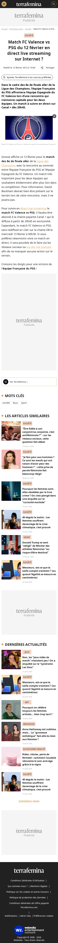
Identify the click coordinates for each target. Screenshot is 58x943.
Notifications (11, 915)
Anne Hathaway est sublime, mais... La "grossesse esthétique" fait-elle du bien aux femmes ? (39, 734)
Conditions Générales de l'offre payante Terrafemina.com (29, 905)
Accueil (4, 29)
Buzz (15, 402)
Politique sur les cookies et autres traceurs (27, 891)
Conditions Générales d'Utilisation (27, 880)
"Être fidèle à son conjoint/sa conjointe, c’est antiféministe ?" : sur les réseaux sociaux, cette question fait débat (38, 435)
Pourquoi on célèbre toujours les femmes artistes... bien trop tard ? (37, 711)
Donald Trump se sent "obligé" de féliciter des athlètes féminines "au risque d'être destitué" (36, 547)
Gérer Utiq (25, 915)
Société (28, 29)
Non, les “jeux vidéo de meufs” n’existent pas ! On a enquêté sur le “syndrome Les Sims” (38, 662)
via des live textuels (39, 247)
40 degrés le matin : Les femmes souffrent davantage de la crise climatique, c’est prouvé (36, 522)
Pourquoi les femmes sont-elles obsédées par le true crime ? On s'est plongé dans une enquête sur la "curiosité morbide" (39, 495)
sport (24, 402)
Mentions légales (38, 886)
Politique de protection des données (28, 897)
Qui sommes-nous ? (17, 886)
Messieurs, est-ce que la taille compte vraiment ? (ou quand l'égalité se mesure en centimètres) (39, 572)
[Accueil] (28, 4)
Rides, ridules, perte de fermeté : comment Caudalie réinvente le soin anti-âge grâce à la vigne (39, 759)
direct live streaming (33, 208)
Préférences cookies (43, 915)
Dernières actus (16, 29)
